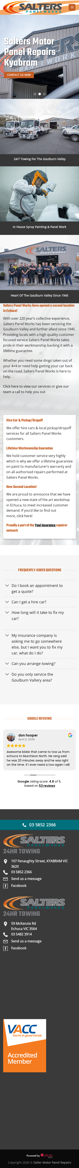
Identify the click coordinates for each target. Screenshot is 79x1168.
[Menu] (72, 7)
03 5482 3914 (21, 934)
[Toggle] (7, 585)
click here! (24, 516)
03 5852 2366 (21, 872)
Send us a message (26, 878)
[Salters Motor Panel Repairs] (34, 7)
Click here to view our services (27, 386)
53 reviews (47, 786)
